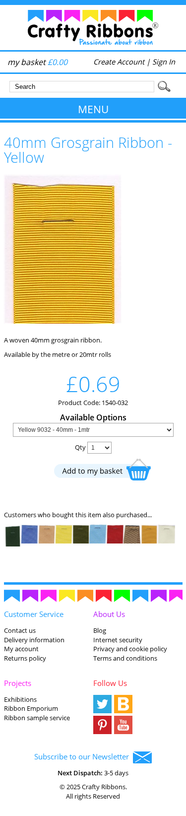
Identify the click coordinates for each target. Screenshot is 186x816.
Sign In (163, 62)
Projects (17, 683)
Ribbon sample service (37, 717)
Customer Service (33, 614)
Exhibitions (20, 699)
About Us (109, 614)
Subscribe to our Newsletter (83, 756)
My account (21, 648)
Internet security (117, 639)
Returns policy (25, 658)
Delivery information (34, 639)
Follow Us (110, 683)
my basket (37, 62)
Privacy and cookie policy (130, 648)
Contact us (20, 630)
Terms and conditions (125, 658)
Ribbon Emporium (31, 708)
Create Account (118, 62)
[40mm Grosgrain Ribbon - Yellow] (63, 321)
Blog (99, 630)
